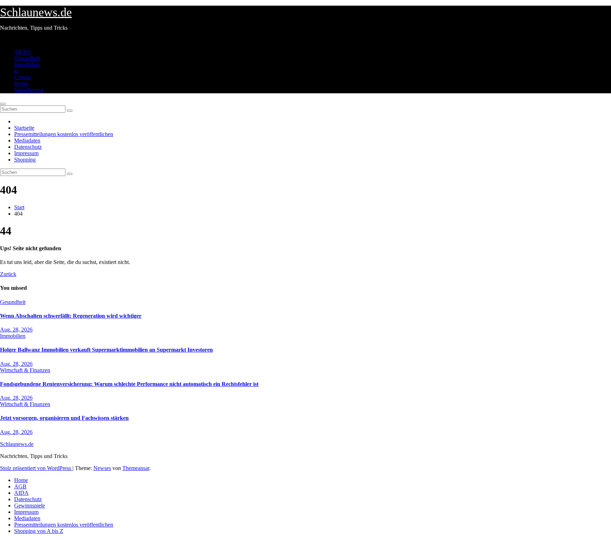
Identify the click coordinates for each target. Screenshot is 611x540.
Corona (22, 77)
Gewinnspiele (29, 506)
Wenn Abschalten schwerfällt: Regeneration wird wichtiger (70, 316)
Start (19, 207)
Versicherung (28, 90)
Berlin (21, 84)
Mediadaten (27, 140)
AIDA (21, 493)
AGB (20, 486)
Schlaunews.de (36, 12)
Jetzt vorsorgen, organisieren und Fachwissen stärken (64, 418)
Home (21, 480)
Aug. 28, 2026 (16, 330)
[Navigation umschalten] (3, 104)
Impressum (26, 153)
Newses (102, 468)
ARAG (22, 52)
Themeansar (135, 468)
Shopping (25, 160)
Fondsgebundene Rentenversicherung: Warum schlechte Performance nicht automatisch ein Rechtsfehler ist (129, 384)
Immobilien (27, 64)
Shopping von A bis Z (38, 531)
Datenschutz (28, 147)
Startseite (24, 128)
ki (16, 71)
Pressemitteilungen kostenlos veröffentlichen (63, 134)
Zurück (8, 274)
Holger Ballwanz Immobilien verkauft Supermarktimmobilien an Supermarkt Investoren (106, 350)
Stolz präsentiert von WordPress (36, 468)
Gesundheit (27, 58)
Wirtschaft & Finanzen (25, 370)
